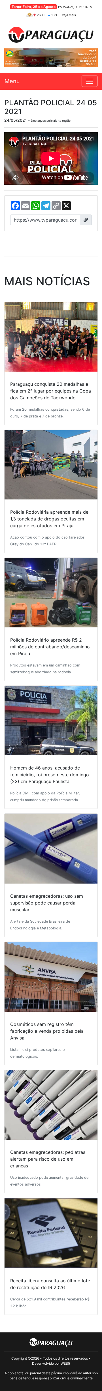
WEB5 (65, 1363)
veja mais (69, 15)
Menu (12, 81)
